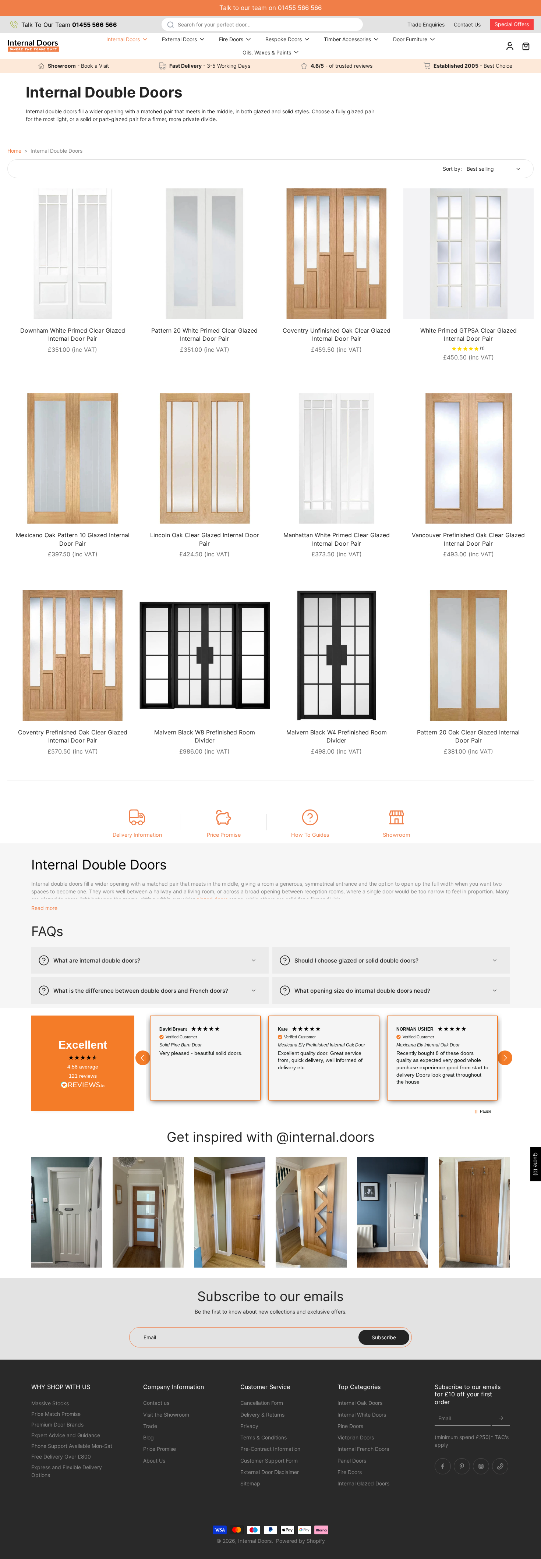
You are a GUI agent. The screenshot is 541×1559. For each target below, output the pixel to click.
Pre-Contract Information (270, 1449)
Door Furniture (410, 39)
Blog (148, 1437)
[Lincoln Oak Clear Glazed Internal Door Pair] (204, 458)
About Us (154, 1460)
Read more (44, 908)
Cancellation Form (261, 1403)
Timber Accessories (347, 39)
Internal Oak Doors (359, 1403)
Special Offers (512, 24)
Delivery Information (137, 835)
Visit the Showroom (166, 1414)
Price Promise (224, 835)
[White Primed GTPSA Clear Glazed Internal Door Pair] (468, 253)
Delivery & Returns (262, 1414)
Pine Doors (350, 1425)
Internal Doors (123, 39)
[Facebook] (443, 1466)
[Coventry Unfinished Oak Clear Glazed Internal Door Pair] (336, 253)
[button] (142, 1057)
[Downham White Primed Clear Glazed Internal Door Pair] (72, 253)
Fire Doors (231, 39)
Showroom (396, 835)
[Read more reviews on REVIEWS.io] (83, 1085)
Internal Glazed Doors (363, 1483)
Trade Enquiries (426, 24)
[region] (323, 1058)
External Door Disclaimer (269, 1471)
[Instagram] (481, 1466)
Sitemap (250, 1483)
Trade (150, 1425)
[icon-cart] (525, 46)
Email (444, 1418)
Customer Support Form (269, 1460)
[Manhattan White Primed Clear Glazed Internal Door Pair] (336, 458)
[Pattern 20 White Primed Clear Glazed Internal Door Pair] (204, 253)
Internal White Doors (361, 1414)
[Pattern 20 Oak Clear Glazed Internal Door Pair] (468, 655)
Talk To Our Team (69, 24)
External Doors (179, 39)
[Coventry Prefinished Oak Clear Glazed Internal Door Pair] (72, 655)
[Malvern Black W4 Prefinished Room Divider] (336, 655)
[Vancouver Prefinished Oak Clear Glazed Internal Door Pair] (468, 458)
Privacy (249, 1425)
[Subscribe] (501, 1418)
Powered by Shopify (300, 1541)
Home (14, 151)
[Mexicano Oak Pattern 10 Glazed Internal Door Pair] (72, 458)
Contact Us (467, 24)
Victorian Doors (355, 1437)
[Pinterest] (462, 1466)
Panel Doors (351, 1460)
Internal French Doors (363, 1449)
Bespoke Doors (283, 39)
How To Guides (310, 835)
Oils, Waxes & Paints (267, 52)
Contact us (156, 1403)
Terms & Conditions (263, 1437)
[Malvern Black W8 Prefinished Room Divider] (204, 655)
